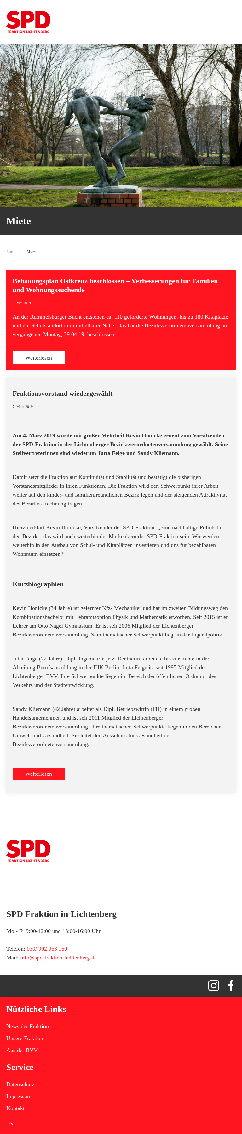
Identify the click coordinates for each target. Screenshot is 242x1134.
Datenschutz (20, 1084)
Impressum (19, 1096)
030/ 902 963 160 (47, 949)
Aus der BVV (22, 1050)
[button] (232, 22)
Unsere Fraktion (24, 1038)
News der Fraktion (27, 1026)
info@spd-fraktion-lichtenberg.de (58, 957)
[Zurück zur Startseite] (28, 22)
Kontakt (15, 1108)
